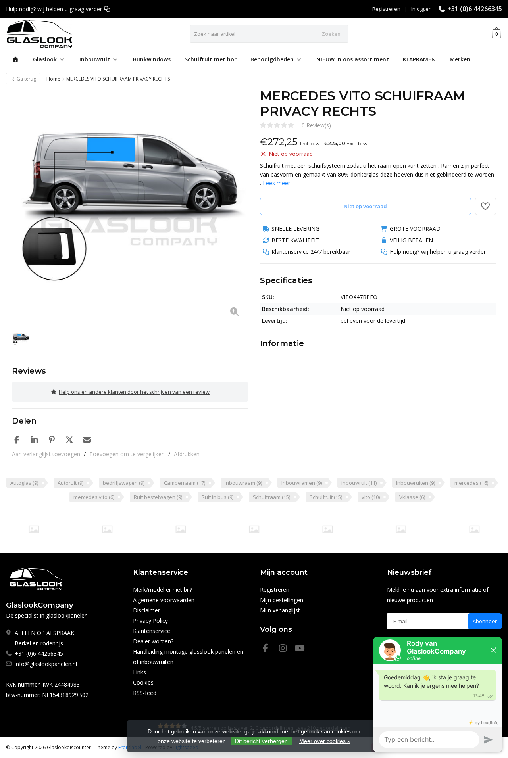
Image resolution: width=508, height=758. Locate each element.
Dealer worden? (153, 641)
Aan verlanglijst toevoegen (46, 454)
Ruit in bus (217, 497)
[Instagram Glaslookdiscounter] (286, 649)
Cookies (143, 682)
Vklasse (412, 497)
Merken (460, 59)
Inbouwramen (301, 482)
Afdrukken (187, 454)
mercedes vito (93, 497)
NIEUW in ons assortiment (352, 59)
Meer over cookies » (324, 741)
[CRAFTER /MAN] (34, 529)
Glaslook (45, 59)
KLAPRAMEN (419, 59)
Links (139, 672)
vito (371, 497)
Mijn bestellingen (281, 600)
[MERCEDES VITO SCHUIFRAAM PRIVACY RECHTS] (130, 206)
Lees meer (276, 183)
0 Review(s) (316, 125)
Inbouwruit (94, 59)
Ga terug (25, 78)
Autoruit (70, 482)
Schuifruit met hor (211, 59)
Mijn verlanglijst (280, 610)
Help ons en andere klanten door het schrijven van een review (134, 391)
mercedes (471, 482)
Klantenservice (151, 631)
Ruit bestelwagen (158, 497)
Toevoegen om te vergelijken (127, 454)
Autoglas (24, 482)
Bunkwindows (152, 59)
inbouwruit (359, 482)
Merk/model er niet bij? (162, 589)
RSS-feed (144, 693)
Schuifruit (326, 497)
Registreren (386, 8)
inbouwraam (243, 482)
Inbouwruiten (415, 482)
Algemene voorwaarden (163, 600)
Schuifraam (271, 497)
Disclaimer (146, 610)
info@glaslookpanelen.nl (46, 664)
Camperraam (184, 482)
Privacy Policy (150, 620)
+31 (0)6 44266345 (474, 8)
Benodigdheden (272, 59)
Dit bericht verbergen (261, 741)
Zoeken (331, 33)
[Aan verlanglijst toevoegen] (485, 206)
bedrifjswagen (123, 482)
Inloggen (421, 8)
